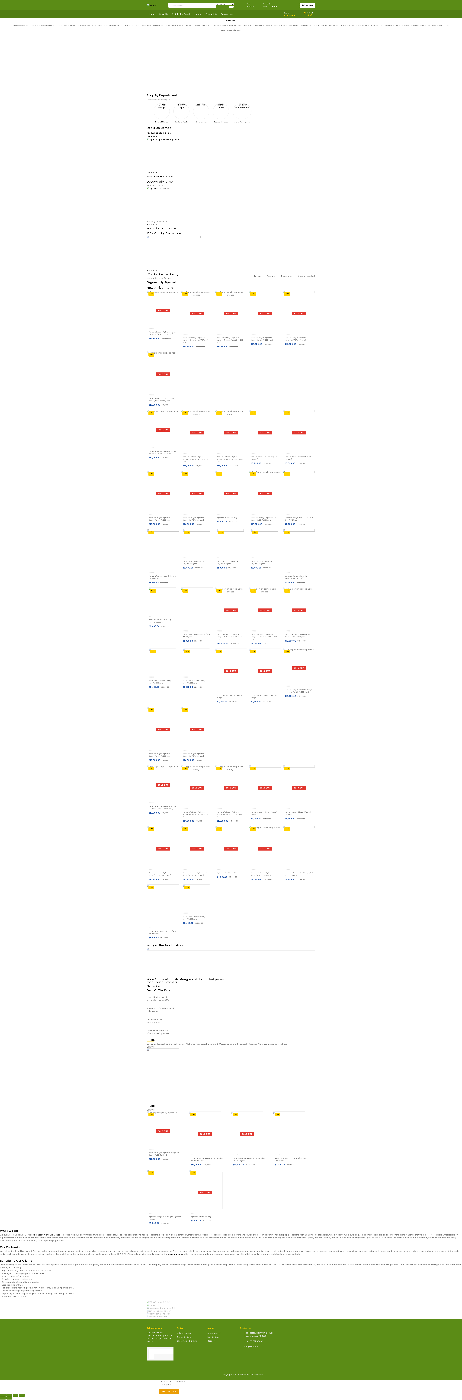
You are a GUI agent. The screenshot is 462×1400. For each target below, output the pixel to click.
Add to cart (287, 525)
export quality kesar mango (177, 25)
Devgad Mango (161, 122)
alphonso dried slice (21, 25)
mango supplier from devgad (363, 25)
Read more (151, 339)
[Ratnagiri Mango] (221, 111)
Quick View (156, 339)
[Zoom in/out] (3, 1395)
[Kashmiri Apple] (181, 111)
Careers (211, 1341)
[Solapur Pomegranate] (242, 111)
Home (151, 14)
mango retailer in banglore (297, 25)
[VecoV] (152, 5)
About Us (163, 14)
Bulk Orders (308, 5)
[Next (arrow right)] (9, 1398)
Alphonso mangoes (173, 1254)
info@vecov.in (251, 1346)
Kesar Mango (201, 122)
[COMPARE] (165, 339)
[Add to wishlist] (160, 339)
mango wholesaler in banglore (414, 25)
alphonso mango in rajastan (65, 25)
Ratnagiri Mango (221, 122)
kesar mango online (256, 25)
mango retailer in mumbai (339, 25)
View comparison (169, 1391)
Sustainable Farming (182, 14)
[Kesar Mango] (201, 111)
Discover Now (153, 986)
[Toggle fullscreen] (9, 1395)
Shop (198, 14)
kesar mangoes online (238, 25)
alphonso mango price (87, 25)
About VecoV (214, 1333)
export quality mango (197, 25)
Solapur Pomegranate (242, 122)
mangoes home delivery (275, 25)
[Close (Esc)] (22, 1395)
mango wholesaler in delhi (438, 25)
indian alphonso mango (218, 25)
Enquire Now (227, 14)
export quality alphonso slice (152, 25)
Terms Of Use (184, 1337)
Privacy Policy (184, 1333)
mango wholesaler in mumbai (231, 30)
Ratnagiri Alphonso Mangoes (48, 1234)
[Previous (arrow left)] (3, 1398)
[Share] (15, 1395)
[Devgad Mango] (162, 111)
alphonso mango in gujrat (41, 25)
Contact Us (211, 14)
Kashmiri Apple (181, 122)
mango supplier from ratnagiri (388, 25)
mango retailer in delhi (318, 25)
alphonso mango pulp (107, 25)
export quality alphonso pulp (128, 25)
